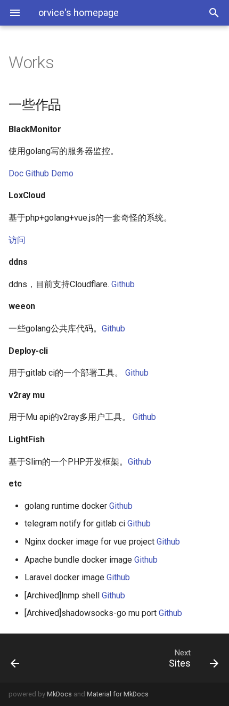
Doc (16, 173)
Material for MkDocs (118, 694)
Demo (62, 173)
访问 (17, 240)
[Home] (30, 658)
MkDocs (59, 694)
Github (37, 173)
